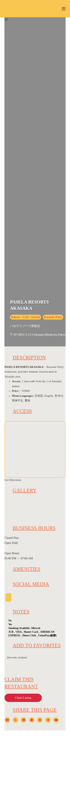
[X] (15, 720)
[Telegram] (48, 720)
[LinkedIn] (23, 720)
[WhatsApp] (32, 720)
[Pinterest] (40, 720)
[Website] (8, 597)
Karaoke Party (53, 317)
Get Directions (12, 479)
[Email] (56, 720)
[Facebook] (7, 720)
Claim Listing (23, 697)
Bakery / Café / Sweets (25, 317)
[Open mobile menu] (64, 8)
